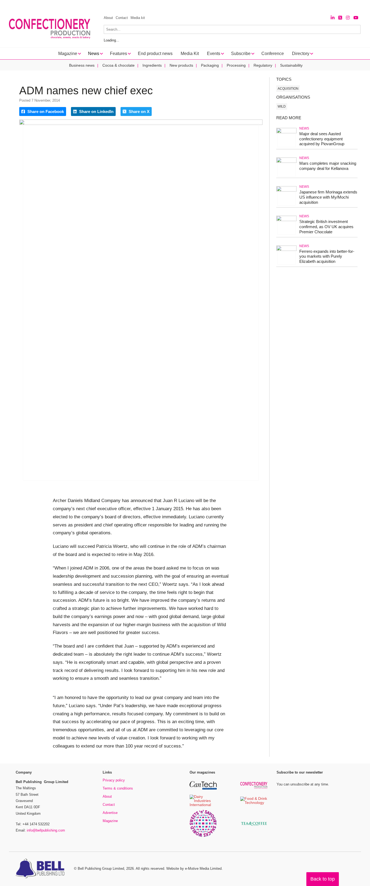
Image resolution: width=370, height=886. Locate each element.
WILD (282, 106)
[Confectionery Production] (253, 787)
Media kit (138, 18)
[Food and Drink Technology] (253, 802)
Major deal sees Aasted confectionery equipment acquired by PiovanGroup (321, 138)
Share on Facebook (45, 111)
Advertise (110, 813)
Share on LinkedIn (95, 111)
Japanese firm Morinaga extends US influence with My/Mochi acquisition (328, 197)
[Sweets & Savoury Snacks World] (203, 836)
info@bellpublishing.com (46, 830)
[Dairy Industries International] (203, 805)
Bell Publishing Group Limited (101, 868)
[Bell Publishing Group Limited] (41, 869)
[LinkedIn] (333, 17)
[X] (340, 17)
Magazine (110, 821)
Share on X (139, 111)
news (304, 128)
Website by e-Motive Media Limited (194, 868)
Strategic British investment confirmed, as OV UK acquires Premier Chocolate (326, 226)
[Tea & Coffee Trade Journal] (253, 826)
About (108, 18)
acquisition (288, 88)
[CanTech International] (203, 788)
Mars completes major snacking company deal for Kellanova (327, 166)
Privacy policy (114, 780)
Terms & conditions (118, 788)
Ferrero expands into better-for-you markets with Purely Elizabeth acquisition (326, 256)
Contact (122, 18)
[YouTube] (355, 17)
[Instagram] (348, 17)
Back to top (322, 879)
